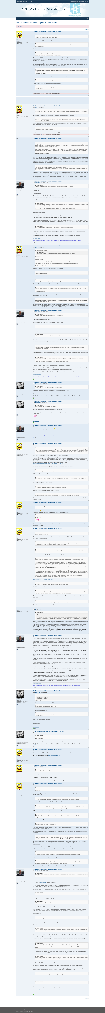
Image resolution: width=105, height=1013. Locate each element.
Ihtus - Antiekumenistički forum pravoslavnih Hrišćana (36, 22)
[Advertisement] (59, 100)
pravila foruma (43, 882)
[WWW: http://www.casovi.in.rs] (17, 195)
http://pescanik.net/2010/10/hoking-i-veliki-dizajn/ (43, 579)
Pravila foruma (19, 26)
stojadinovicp (37, 383)
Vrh (88, 95)
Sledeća (87, 996)
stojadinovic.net (36, 396)
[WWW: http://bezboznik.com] (17, 396)
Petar (36, 33)
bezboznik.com (82, 395)
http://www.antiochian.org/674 (54, 755)
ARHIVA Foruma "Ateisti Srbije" (44, 9)
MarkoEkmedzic (37, 182)
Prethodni (18, 996)
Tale (17, 138)
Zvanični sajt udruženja (74, 1)
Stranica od (81, 29)
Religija (24, 1009)
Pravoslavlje (28, 1009)
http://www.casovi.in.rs (37, 238)
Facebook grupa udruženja (83, 1)
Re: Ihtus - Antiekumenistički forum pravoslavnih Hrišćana (47, 31)
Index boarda (19, 18)
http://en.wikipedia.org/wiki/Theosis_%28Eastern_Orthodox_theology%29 (48, 463)
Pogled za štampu (87, 18)
